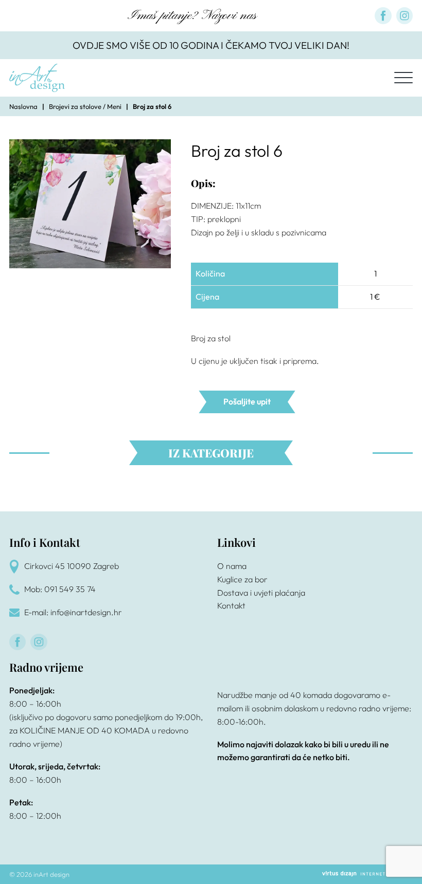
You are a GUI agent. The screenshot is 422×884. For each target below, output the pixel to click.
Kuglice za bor (242, 579)
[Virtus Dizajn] (367, 874)
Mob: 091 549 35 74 (60, 589)
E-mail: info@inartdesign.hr (73, 612)
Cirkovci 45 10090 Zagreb (71, 566)
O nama (232, 566)
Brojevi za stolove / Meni (85, 106)
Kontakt (231, 605)
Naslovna (23, 106)
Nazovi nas (229, 15)
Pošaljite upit (247, 401)
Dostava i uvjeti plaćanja (261, 592)
